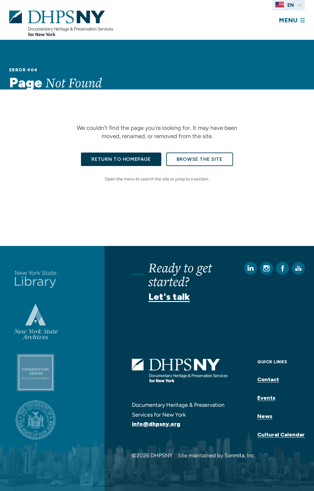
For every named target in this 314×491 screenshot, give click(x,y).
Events (266, 398)
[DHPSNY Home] (61, 23)
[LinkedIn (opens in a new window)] (250, 268)
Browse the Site (200, 159)
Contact (268, 379)
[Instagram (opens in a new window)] (266, 268)
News (264, 416)
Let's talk (169, 296)
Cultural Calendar (281, 434)
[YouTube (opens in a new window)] (298, 268)
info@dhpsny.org (156, 424)
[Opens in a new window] (35, 278)
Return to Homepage (121, 159)
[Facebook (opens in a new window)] (282, 268)
